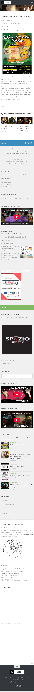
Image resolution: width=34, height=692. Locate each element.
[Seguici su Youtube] (31, 143)
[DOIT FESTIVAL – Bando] (5, 467)
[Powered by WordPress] (11, 682)
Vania (4, 20)
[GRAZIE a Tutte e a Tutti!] (5, 445)
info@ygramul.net (10, 186)
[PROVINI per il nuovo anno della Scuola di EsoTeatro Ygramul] (24, 120)
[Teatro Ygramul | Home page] (8, 2)
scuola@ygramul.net (17, 575)
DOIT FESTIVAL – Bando (17, 466)
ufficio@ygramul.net (17, 571)
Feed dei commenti (8, 509)
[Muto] (27, 223)
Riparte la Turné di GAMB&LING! (11, 234)
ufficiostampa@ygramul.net (19, 580)
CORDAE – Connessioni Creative (19, 475)
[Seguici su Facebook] (25, 143)
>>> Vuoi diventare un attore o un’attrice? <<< (14, 198)
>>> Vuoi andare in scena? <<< (10, 363)
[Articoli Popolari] (17, 438)
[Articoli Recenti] (6, 438)
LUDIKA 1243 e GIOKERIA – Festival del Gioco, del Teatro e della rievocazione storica (20, 456)
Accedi (5, 500)
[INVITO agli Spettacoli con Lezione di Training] (5, 485)
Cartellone (13, 442)
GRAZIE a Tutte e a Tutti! (17, 445)
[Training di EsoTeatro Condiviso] (9, 120)
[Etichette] (27, 438)
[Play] (4, 223)
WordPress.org (7, 513)
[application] (17, 216)
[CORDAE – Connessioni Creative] (5, 476)
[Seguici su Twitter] (28, 143)
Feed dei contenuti (8, 505)
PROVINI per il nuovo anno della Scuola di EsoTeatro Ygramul (23, 128)
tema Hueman (25, 682)
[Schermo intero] (30, 223)
